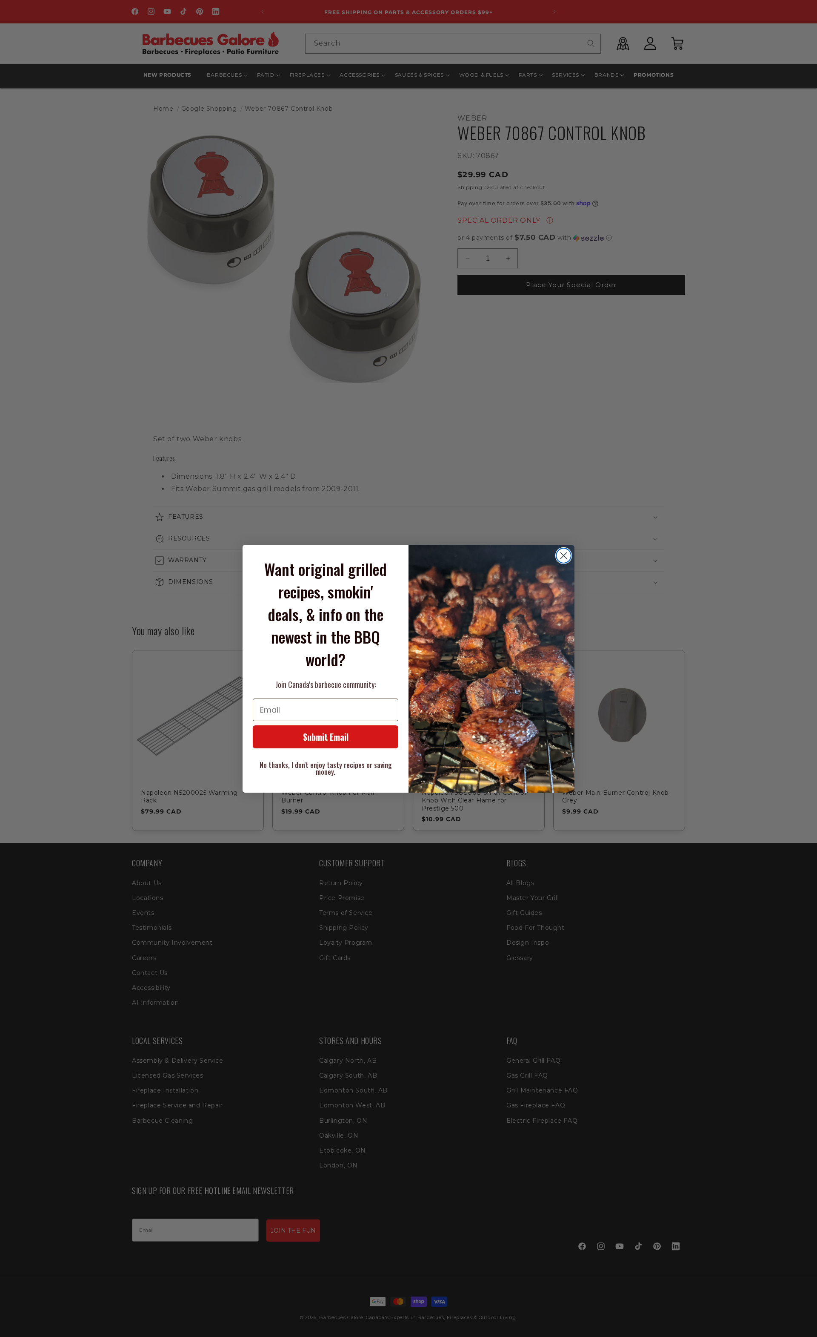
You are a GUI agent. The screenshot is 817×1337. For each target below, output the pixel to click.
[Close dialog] (563, 555)
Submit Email (326, 736)
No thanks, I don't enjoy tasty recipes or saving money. (326, 768)
